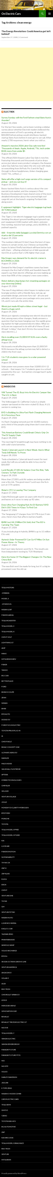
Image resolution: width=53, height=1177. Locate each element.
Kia (2, 840)
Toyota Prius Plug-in (10, 730)
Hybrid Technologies (11, 780)
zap (3, 1132)
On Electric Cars (11, 13)
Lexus (4, 1000)
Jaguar (4, 1083)
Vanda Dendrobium (10, 1044)
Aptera (4, 774)
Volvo (4, 1072)
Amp (3, 648)
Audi (3, 984)
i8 (2, 736)
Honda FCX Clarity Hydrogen (15, 807)
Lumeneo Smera (8, 923)
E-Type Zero (6, 1088)
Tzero (4, 1116)
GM (2, 906)
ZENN (3, 697)
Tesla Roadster (8, 620)
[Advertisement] (26, 74)
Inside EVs (9, 386)
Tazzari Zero (7, 934)
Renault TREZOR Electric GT (14, 1022)
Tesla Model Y (7, 1033)
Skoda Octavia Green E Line (13, 962)
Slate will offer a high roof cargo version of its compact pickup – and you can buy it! (26, 180)
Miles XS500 (6, 763)
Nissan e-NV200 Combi (11, 1094)
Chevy (4, 890)
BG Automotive (8, 1127)
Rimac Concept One (10, 747)
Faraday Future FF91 (10, 1055)
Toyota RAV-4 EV (8, 1121)
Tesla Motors (7, 587)
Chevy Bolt (6, 741)
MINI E (4, 653)
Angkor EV (6, 973)
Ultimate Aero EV (9, 752)
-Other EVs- (6, 604)
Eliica (4, 879)
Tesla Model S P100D (10, 835)
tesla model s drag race (12, 1143)
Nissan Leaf (6, 609)
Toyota (4, 824)
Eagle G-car (7, 929)
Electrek (9, 111)
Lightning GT (7, 642)
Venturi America (9, 967)
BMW (3, 708)
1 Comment (23, 37)
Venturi (5, 1154)
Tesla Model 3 (7, 626)
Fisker (4, 664)
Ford (3, 686)
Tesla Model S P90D (10, 829)
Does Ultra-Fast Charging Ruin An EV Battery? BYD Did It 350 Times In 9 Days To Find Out (25, 506)
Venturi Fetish (8, 912)
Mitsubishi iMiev (8, 659)
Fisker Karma (7, 615)
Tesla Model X (7, 631)
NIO (3, 1061)
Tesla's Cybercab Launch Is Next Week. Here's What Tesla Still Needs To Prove (25, 451)
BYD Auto (5, 714)
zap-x (3, 868)
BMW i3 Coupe (7, 692)
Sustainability (8, 857)
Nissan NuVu (7, 918)
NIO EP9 (4, 1066)
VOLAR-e (5, 978)
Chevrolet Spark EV (10, 995)
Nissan (4, 703)
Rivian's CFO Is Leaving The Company (18, 490)
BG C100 (5, 675)
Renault (5, 1017)
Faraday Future (8, 1050)
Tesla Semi (6, 1105)
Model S (5, 598)
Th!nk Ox (5, 862)
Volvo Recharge (9, 951)
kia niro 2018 (7, 1138)
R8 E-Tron (5, 989)
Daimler (5, 758)
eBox (3, 884)
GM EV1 (4, 1110)
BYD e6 (4, 956)
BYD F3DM (5, 813)
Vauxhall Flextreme (11, 769)
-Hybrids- (5, 593)
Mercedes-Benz (8, 1006)
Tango (4, 670)
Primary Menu (49, 13)
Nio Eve (4, 1028)
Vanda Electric (8, 1039)
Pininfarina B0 (8, 940)
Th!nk (4, 901)
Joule (4, 802)
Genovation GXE (9, 1011)
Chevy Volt (6, 637)
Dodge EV (5, 719)
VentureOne (7, 895)
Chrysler (5, 785)
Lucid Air (5, 846)
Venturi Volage (8, 796)
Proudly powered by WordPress (13, 1173)
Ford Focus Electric (10, 725)
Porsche (5, 818)
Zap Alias (5, 873)
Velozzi (5, 791)
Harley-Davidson (9, 1077)
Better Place (7, 681)
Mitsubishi (6, 1160)
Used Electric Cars (10, 1099)
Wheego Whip (7, 945)
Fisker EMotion (8, 851)
